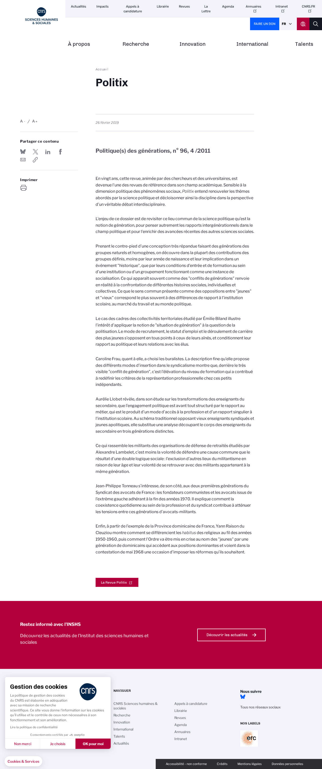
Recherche (136, 44)
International (252, 44)
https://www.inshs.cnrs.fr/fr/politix (35, 160)
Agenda (228, 6)
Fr (284, 24)
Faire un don (264, 24)
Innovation (193, 44)
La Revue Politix (114, 582)
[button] (23, 761)
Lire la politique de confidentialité (34, 727)
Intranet (281, 6)
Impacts (102, 6)
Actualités (78, 6)
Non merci (22, 744)
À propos (79, 44)
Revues (184, 6)
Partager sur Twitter (35, 151)
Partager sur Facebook (60, 151)
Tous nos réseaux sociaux (260, 707)
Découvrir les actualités (227, 635)
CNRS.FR (308, 6)
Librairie (163, 6)
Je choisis (57, 744)
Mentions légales (249, 764)
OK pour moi (93, 744)
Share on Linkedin (48, 151)
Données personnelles (287, 764)
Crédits (222, 764)
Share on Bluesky (23, 151)
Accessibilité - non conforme (186, 764)
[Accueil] (41, 15)
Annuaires (253, 6)
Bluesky (243, 696)
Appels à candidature (133, 9)
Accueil (102, 69)
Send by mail (23, 160)
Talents (304, 44)
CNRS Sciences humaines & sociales (135, 706)
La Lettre (206, 9)
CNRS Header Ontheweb (303, 24)
